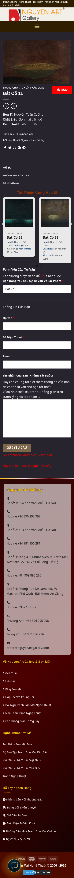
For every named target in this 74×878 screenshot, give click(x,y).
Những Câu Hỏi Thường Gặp (24, 799)
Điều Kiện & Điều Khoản (21, 823)
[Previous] (3, 232)
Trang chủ (10, 87)
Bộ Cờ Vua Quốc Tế (17, 839)
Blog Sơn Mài (13, 689)
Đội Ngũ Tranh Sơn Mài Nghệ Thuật (28, 705)
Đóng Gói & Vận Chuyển (21, 807)
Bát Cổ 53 (14, 237)
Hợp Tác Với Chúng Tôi (19, 697)
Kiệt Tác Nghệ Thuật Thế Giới (21, 768)
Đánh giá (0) (11, 183)
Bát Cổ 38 (50, 237)
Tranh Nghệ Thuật (14, 776)
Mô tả (7, 167)
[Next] (71, 232)
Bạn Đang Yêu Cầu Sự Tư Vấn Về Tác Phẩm (33, 281)
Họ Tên (9, 318)
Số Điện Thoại (13, 337)
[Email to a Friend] (14, 148)
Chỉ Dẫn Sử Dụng (17, 815)
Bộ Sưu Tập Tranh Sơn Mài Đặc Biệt (25, 752)
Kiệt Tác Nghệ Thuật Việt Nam (22, 760)
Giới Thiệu (11, 673)
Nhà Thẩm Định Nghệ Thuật (23, 713)
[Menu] (37, 26)
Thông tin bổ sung (16, 175)
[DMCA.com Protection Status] (37, 872)
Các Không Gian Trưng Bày (22, 721)
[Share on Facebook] (5, 148)
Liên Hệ (10, 681)
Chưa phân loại (33, 87)
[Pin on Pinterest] (19, 148)
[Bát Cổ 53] (19, 213)
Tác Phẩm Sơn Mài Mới (17, 744)
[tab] (37, 168)
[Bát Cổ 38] (55, 213)
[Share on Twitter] (9, 148)
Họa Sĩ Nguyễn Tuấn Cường (28, 140)
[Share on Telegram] (23, 148)
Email (6, 356)
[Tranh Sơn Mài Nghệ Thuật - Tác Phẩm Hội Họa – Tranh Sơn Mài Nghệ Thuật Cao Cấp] (37, 14)
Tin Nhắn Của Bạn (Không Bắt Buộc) (28, 375)
